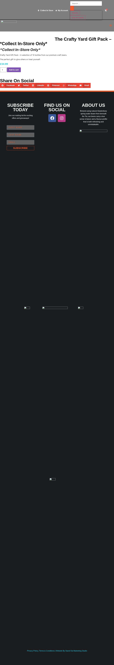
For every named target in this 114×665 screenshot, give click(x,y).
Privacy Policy (32, 651)
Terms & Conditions (47, 651)
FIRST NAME (12, 124)
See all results (78, 17)
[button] (110, 25)
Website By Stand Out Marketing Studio (71, 651)
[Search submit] (72, 8)
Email (9, 139)
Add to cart (14, 70)
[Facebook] (52, 118)
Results (75, 13)
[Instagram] (62, 118)
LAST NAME (12, 132)
